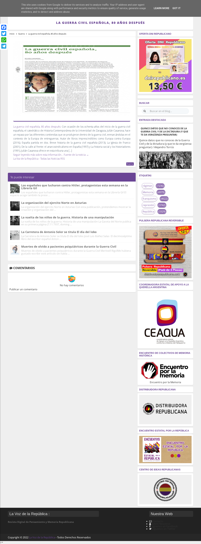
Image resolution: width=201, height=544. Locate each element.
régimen (147, 186)
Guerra (130, 164)
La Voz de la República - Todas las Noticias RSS (39, 158)
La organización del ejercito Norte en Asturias (54, 203)
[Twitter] (4, 33)
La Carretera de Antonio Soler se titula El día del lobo (59, 232)
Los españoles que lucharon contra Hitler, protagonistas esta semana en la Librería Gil (74, 186)
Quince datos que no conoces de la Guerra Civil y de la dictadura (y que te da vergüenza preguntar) (164, 131)
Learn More (161, 8)
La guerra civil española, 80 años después (36, 126)
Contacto (157, 521)
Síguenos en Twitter (164, 529)
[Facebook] (4, 27)
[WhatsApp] (4, 40)
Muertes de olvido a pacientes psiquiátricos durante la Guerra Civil (68, 246)
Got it (176, 8)
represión (148, 205)
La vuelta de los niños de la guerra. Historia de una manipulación (67, 217)
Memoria (148, 192)
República (148, 211)
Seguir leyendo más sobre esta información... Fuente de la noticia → (51, 154)
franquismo (149, 198)
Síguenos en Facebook (164, 526)
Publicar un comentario (23, 289)
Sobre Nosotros (161, 523)
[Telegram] (4, 46)
